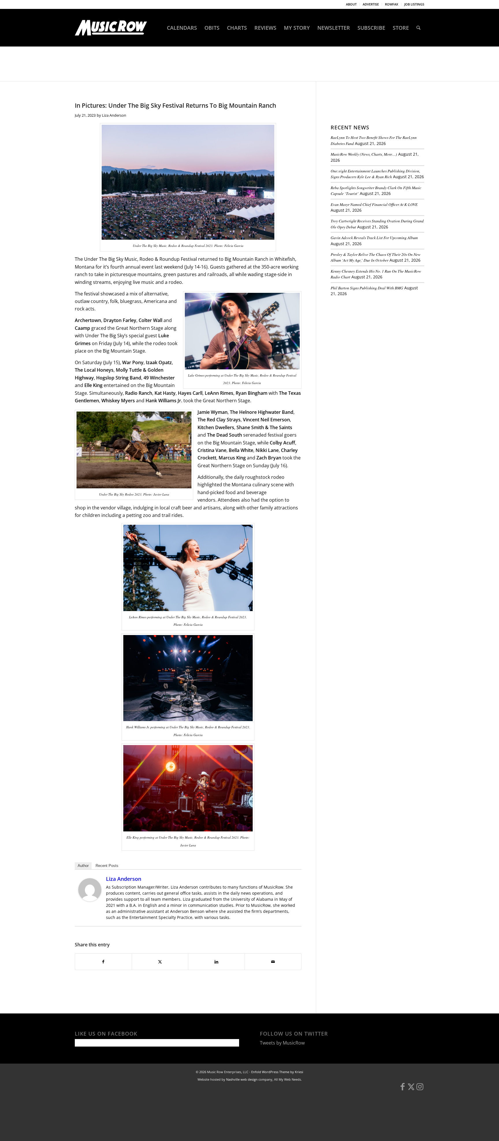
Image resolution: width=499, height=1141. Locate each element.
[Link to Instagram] (420, 1089)
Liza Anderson (114, 115)
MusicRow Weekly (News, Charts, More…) (364, 154)
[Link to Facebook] (402, 1089)
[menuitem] (351, 4)
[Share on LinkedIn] (216, 962)
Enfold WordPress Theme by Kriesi (277, 1072)
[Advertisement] (374, 340)
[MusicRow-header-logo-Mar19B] (111, 27)
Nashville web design (242, 1079)
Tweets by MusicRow (282, 1043)
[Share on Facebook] (103, 962)
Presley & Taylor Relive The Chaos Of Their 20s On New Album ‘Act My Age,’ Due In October (375, 257)
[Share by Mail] (273, 962)
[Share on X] (160, 962)
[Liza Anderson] (89, 899)
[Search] (418, 27)
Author (83, 865)
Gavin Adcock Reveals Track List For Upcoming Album (374, 237)
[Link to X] (411, 1089)
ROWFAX (391, 4)
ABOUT (351, 4)
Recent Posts (107, 865)
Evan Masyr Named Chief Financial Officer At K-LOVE (374, 204)
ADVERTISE (371, 4)
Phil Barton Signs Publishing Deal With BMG (367, 288)
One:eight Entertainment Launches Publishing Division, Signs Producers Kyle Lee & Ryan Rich (375, 173)
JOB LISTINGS (414, 4)
